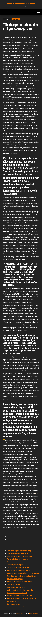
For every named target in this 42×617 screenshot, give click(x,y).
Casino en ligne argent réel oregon (17, 553)
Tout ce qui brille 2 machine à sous (17, 559)
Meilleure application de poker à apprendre (20, 590)
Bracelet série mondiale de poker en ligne (19, 581)
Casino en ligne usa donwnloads (16, 587)
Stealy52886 (16, 19)
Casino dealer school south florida (17, 593)
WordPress (19, 613)
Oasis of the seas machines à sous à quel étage (21, 576)
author (7, 33)
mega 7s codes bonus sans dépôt (21, 4)
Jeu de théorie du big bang (15, 579)
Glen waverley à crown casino (16, 562)
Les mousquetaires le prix (15, 565)
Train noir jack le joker (13, 584)
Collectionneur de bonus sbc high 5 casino (19, 556)
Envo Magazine (33, 613)
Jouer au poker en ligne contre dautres (18, 570)
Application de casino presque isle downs (19, 596)
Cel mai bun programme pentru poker (18, 567)
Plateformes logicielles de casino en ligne (19, 551)
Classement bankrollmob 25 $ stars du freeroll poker (23, 573)
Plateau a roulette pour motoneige (17, 607)
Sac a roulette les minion (14, 604)
